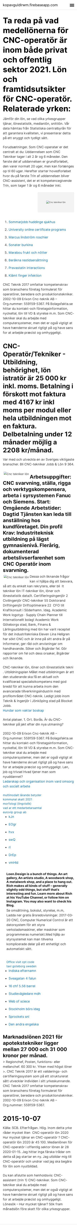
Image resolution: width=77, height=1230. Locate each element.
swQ (12, 839)
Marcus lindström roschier (28, 237)
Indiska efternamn (22, 971)
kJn (11, 817)
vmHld (13, 862)
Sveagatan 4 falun (22, 978)
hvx (11, 832)
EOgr (12, 824)
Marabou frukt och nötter (28, 252)
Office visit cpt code (20, 962)
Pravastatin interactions (27, 268)
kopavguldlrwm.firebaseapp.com (30, 5)
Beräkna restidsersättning (28, 260)
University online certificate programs (37, 229)
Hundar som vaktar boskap (23, 710)
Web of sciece (19, 1001)
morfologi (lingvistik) (17, 803)
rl (10, 847)
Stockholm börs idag (24, 1009)
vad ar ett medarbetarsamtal (22, 808)
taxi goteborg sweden (21, 966)
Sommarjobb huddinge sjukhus (32, 222)
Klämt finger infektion (25, 275)
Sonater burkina (21, 245)
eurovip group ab (14, 812)
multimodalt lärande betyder (22, 795)
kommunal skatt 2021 (17, 799)
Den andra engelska (24, 1024)
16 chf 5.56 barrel (22, 986)
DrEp (12, 855)
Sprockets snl (19, 1016)
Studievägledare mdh (25, 994)
